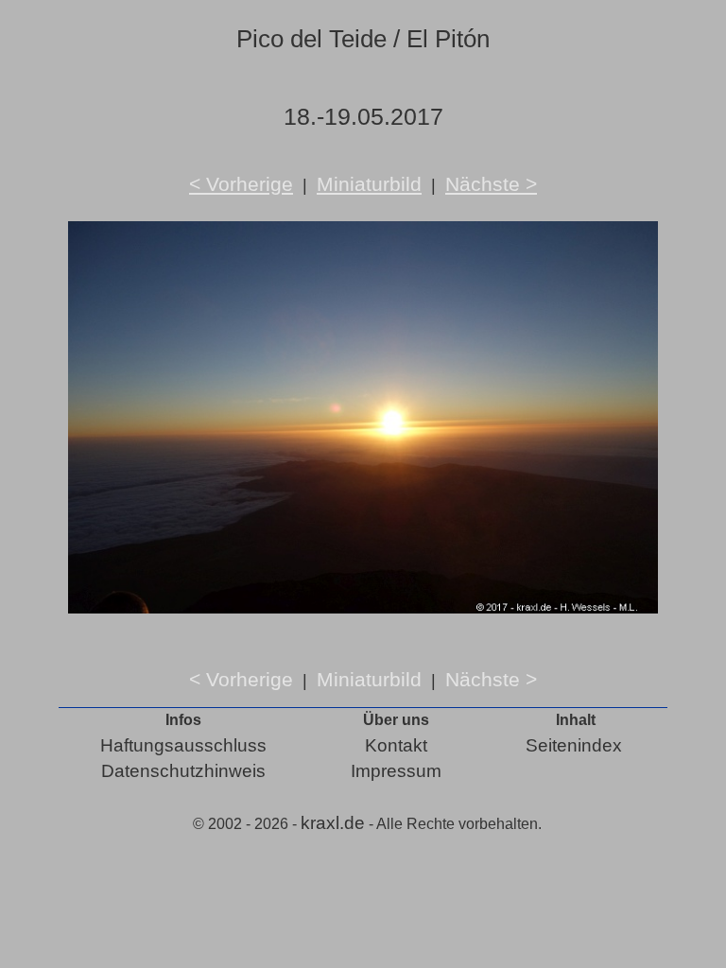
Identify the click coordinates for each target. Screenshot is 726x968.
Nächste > (491, 184)
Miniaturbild (369, 184)
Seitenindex (574, 745)
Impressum (396, 771)
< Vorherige (241, 184)
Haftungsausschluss (183, 745)
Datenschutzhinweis (183, 771)
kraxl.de (333, 823)
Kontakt (396, 745)
